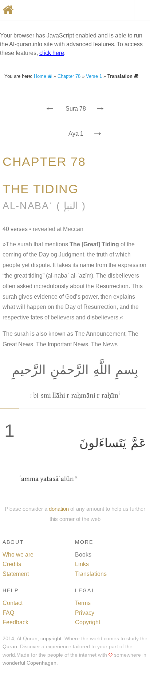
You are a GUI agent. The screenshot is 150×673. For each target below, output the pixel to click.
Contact (13, 603)
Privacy (84, 613)
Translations (91, 574)
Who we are (18, 554)
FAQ (8, 613)
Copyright (87, 622)
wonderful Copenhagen (29, 663)
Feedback (15, 622)
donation (59, 509)
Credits (12, 564)
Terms (83, 603)
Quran (10, 646)
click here (51, 53)
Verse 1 (94, 76)
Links (82, 564)
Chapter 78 (69, 76)
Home (41, 76)
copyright (51, 638)
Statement (16, 574)
